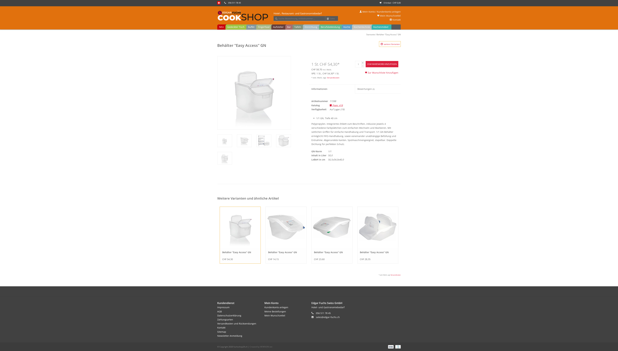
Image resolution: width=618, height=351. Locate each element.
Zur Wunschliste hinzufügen (382, 72)
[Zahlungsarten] (390, 346)
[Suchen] (275, 19)
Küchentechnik (362, 26)
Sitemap (221, 331)
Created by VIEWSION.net (261, 346)
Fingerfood (264, 26)
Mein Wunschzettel (390, 15)
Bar (289, 26)
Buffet (251, 26)
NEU (221, 26)
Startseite (370, 34)
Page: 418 (337, 105)
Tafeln (297, 26)
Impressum (223, 307)
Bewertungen (366, 88)
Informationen (319, 88)
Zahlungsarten (225, 319)
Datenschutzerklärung (229, 315)
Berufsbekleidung (330, 26)
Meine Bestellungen (275, 311)
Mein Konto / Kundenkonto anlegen (381, 11)
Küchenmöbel (380, 26)
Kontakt (396, 19)
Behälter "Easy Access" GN (389, 34)
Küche (346, 26)
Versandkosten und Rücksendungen (236, 323)
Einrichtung (311, 26)
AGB (219, 311)
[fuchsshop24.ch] (309, 16)
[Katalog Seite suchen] (326, 19)
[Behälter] (240, 227)
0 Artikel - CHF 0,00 (392, 2)
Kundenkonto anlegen (276, 307)
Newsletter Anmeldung (229, 335)
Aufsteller (278, 26)
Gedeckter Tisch (235, 26)
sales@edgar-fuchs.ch (328, 317)
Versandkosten (333, 77)
